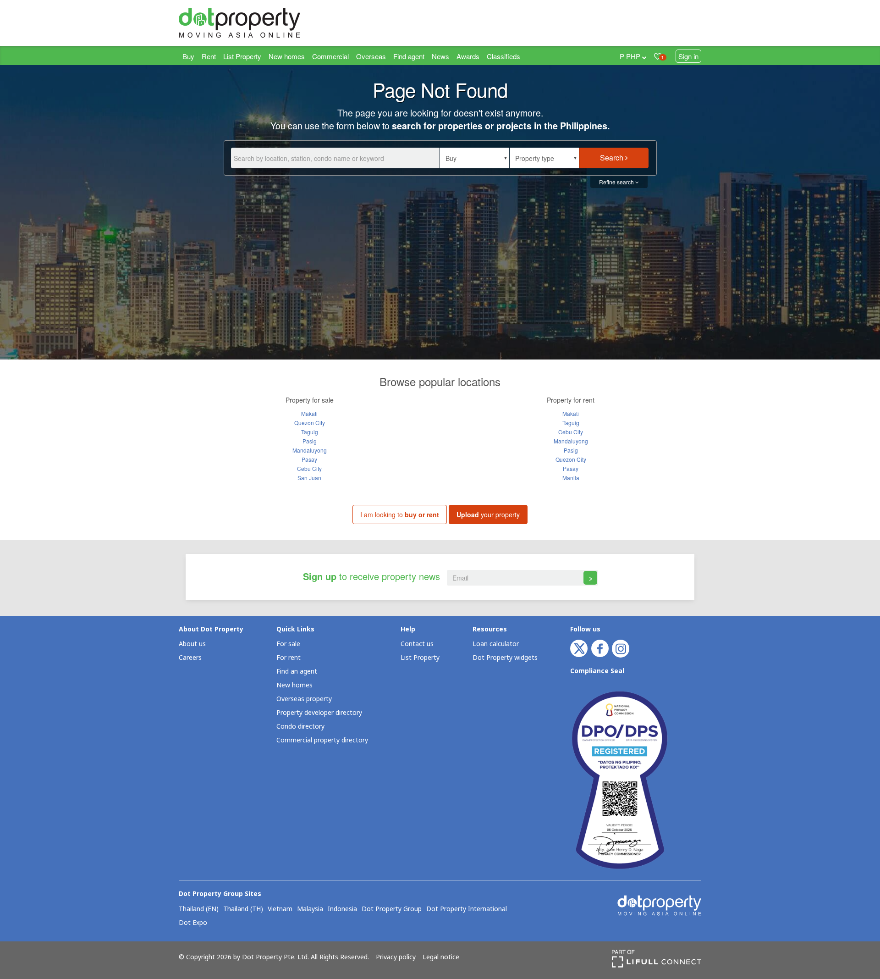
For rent (288, 658)
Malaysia (310, 909)
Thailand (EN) (199, 909)
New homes (287, 56)
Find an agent (296, 671)
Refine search (617, 182)
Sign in (688, 56)
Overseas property (304, 699)
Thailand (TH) (243, 909)
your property (488, 514)
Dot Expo (193, 923)
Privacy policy (396, 957)
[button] (474, 158)
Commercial (330, 56)
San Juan (309, 477)
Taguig (309, 432)
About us (192, 644)
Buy (188, 56)
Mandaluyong (309, 450)
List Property (242, 56)
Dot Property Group (392, 909)
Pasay (309, 459)
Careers (190, 658)
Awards (467, 56)
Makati (309, 413)
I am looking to (399, 514)
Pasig (309, 441)
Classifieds (503, 56)
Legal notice (441, 957)
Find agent (408, 56)
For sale (288, 644)
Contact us (417, 644)
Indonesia (342, 909)
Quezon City (309, 422)
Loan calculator (496, 644)
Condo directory (300, 726)
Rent (209, 56)
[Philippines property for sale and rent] (261, 23)
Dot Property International (466, 909)
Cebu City (309, 468)
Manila (570, 477)
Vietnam (280, 909)
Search (612, 157)
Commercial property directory (322, 740)
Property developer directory (319, 713)
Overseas (371, 56)
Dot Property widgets (505, 658)
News (440, 56)
